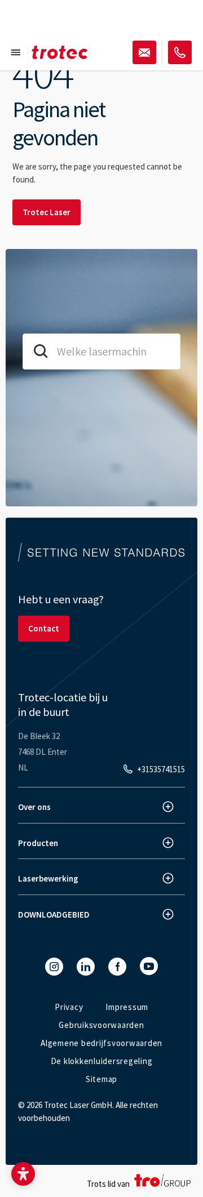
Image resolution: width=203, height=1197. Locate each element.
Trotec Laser (46, 212)
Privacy (69, 1007)
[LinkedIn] (86, 967)
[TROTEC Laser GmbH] (60, 52)
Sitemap (101, 1079)
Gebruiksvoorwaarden (101, 1025)
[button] (23, 1174)
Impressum (126, 1007)
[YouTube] (149, 966)
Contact (43, 628)
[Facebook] (117, 967)
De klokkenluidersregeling (102, 1061)
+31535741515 (161, 769)
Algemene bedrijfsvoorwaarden (101, 1043)
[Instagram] (54, 967)
